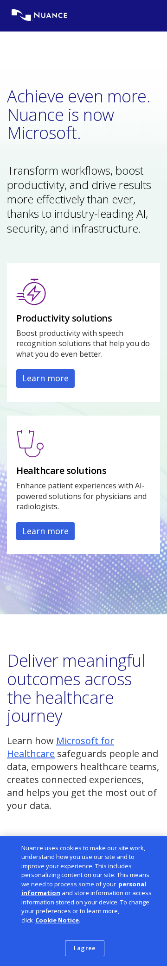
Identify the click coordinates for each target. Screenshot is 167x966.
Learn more (45, 378)
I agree (85, 948)
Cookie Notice (57, 920)
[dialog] (83, 901)
